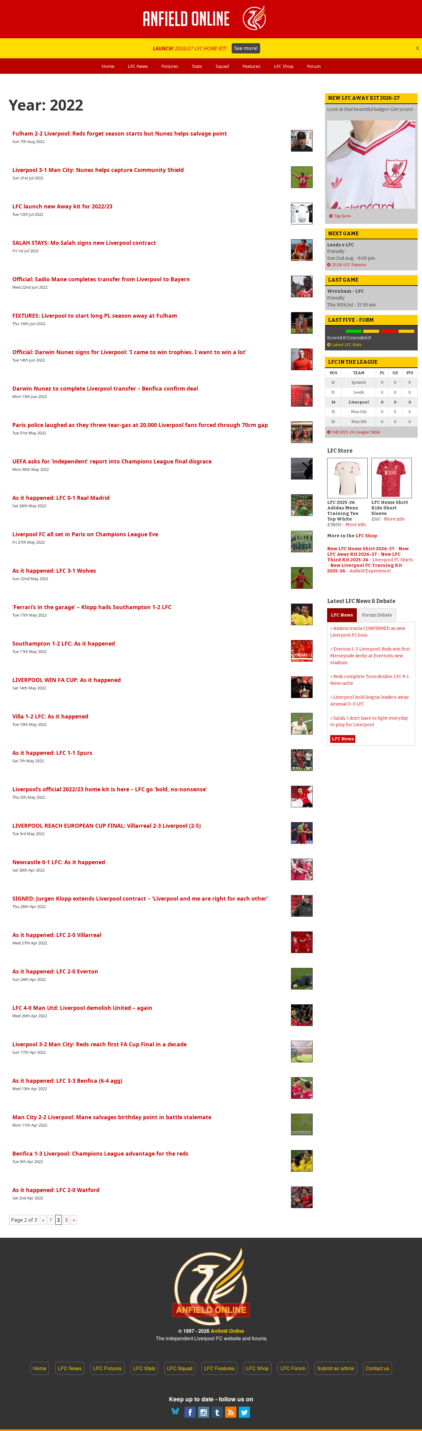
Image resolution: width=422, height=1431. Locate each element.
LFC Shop (366, 535)
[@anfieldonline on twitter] (244, 1412)
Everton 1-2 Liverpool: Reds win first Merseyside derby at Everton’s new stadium (370, 655)
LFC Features (219, 1368)
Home (39, 1368)
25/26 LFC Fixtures (349, 264)
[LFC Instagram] (203, 1412)
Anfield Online (227, 1330)
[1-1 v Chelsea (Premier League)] (406, 331)
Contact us (377, 1368)
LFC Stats (144, 1368)
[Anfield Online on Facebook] (190, 1412)
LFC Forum (293, 1368)
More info (355, 524)
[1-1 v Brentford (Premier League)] (371, 331)
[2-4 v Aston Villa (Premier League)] (389, 331)
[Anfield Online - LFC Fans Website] (211, 19)
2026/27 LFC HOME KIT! (205, 48)
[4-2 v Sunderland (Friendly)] (353, 331)
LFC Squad (179, 1368)
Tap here (342, 216)
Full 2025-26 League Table (356, 432)
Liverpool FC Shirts (393, 560)
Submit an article (335, 1368)
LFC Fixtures (107, 1368)
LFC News (70, 1368)
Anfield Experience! (370, 571)
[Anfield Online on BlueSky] (176, 1412)
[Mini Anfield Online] (217, 1412)
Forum (377, 615)
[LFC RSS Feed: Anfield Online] (230, 1412)
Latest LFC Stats (347, 344)
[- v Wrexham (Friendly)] (336, 331)
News (342, 615)
